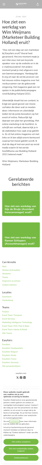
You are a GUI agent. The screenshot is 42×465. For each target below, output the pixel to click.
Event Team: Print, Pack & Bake (15, 326)
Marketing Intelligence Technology (17, 322)
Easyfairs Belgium (10, 351)
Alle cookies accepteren (21, 442)
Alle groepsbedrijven (11, 366)
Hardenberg (7, 300)
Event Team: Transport (12, 315)
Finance (5, 311)
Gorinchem (6, 296)
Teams (5, 277)
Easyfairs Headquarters (12, 348)
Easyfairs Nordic (9, 355)
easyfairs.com (21, 373)
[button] (38, 4)
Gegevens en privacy (11, 281)
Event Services (8, 319)
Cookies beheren (9, 285)
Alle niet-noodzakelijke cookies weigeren (21, 449)
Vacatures (6, 273)
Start (4, 266)
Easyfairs (6, 344)
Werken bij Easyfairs (11, 270)
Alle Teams (7, 333)
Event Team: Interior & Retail (14, 329)
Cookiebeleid (14, 421)
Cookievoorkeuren (21, 458)
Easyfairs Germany (10, 362)
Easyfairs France (9, 359)
